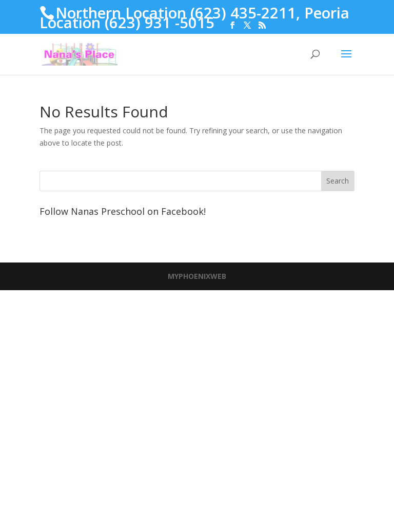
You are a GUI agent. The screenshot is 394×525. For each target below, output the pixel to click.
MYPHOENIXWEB (197, 276)
